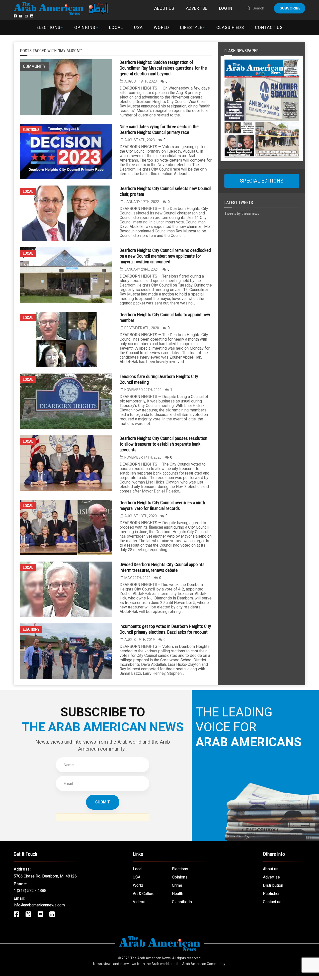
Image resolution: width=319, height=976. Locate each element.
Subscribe (290, 8)
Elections (48, 27)
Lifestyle (191, 27)
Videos (139, 901)
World (161, 27)
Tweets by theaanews (241, 213)
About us (164, 8)
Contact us (268, 27)
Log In (225, 8)
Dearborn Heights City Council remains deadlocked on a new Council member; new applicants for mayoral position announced (165, 256)
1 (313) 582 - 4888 (30, 890)
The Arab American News (150, 958)
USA (138, 27)
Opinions (84, 27)
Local (116, 27)
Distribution (273, 885)
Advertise (196, 8)
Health (177, 893)
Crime (177, 885)
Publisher (271, 893)
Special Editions (261, 181)
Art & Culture (144, 893)
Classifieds (230, 27)
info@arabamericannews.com (39, 905)
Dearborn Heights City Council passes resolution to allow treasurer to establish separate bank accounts (163, 444)
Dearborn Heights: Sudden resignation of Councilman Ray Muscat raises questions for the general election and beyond (163, 68)
